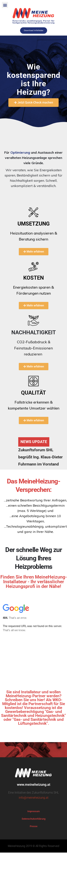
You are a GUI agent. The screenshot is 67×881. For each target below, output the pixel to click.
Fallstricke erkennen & (34, 402)
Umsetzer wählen (44, 408)
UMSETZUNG (33, 223)
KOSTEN (33, 278)
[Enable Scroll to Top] (59, 873)
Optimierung (20, 152)
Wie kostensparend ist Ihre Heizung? (33, 79)
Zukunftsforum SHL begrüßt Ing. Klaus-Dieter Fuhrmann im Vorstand (40, 457)
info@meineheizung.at (33, 797)
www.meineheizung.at (33, 784)
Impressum (33, 811)
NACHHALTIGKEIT (33, 332)
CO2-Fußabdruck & (33, 348)
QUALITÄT (33, 392)
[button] (5, 5)
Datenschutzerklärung (33, 818)
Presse (33, 826)
